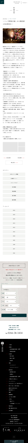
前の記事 (8, 157)
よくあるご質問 (12, 396)
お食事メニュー (14, 178)
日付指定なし (6, 289)
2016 (14, 253)
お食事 (10, 354)
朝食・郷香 (12, 358)
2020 (14, 236)
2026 (14, 210)
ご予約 (10, 399)
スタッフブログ (12, 18)
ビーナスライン (12, 381)
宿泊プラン (12, 401)
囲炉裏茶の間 (12, 372)
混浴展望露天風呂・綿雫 (15, 349)
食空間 (11, 360)
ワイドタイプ (12, 365)
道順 (10, 392)
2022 (14, 227)
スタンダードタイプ (14, 367)
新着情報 (14, 10)
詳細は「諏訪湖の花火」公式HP (10, 127)
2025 (14, 214)
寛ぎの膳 (12, 356)
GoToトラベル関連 (14, 174)
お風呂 (10, 347)
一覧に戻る (12, 162)
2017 (14, 248)
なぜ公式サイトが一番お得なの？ (16, 383)
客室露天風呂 (12, 351)
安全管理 (14, 187)
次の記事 (19, 157)
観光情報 (14, 200)
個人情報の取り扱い (13, 408)
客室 (10, 363)
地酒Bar (11, 374)
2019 (14, 240)
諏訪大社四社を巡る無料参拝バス (13, 389)
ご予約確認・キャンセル (15, 403)
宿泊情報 (14, 191)
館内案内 (11, 370)
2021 (14, 231)
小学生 (6, 305)
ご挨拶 (10, 344)
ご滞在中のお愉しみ (13, 379)
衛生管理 (14, 195)
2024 (14, 219)
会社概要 (11, 410)
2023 (14, 223)
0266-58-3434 (17, 2)
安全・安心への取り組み (14, 385)
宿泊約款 (11, 406)
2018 (14, 244)
